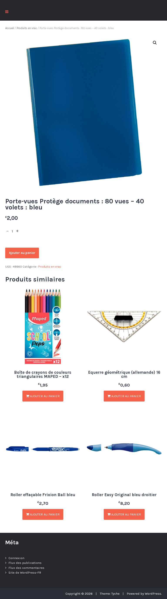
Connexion (16, 558)
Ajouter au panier (22, 253)
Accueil (9, 28)
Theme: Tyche (110, 594)
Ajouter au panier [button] (44, 396)
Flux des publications (25, 563)
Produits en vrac (27, 28)
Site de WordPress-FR (24, 572)
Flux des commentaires (26, 568)
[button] (155, 43)
